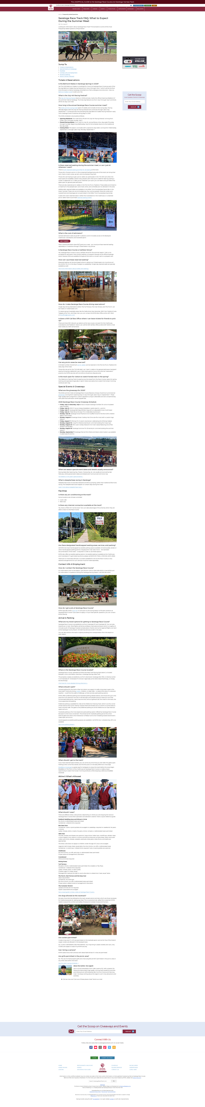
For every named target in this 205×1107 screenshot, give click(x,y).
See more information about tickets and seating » (73, 268)
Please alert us (93, 1095)
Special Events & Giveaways (68, 69)
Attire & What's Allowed (67, 76)
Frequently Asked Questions (70, 14)
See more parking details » (66, 724)
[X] (109, 1047)
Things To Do (111, 8)
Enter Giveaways (138, 5)
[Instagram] (100, 1047)
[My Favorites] (131, 5)
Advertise (147, 5)
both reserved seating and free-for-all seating (77, 170)
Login (154, 5)
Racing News (133, 1065)
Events (103, 8)
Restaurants (122, 8)
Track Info (86, 8)
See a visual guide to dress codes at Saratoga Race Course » (76, 892)
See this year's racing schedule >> (68, 963)
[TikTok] (104, 1047)
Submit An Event (107, 1057)
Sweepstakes (133, 1067)
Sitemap (102, 1084)
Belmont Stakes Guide (65, 92)
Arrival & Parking (65, 74)
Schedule (115, 1065)
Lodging (95, 8)
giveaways (61, 395)
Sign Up (133, 107)
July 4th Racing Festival (68, 98)
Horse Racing (62, 1067)
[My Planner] (114, 1047)
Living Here (133, 1069)
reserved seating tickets (84, 197)
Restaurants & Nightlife (85, 1065)
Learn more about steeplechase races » (70, 487)
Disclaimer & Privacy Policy (95, 1091)
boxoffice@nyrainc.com (67, 315)
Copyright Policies (111, 1091)
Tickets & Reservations (66, 67)
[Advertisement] (102, 1002)
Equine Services (117, 1067)
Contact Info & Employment (68, 72)
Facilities (62, 71)
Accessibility (96, 1099)
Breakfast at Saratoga (64, 767)
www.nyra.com (137, 1077)
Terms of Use (104, 1091)
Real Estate (140, 8)
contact (112, 1099)
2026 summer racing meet (69, 108)
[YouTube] (95, 1047)
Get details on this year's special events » (70, 476)
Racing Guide (76, 8)
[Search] (114, 1081)
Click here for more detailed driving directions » (73, 683)
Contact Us (115, 1069)
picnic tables (81, 365)
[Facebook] (90, 1047)
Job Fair (75, 610)
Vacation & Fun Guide (84, 1069)
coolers (78, 691)
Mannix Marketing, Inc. (125, 1086)
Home (60, 14)
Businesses (131, 8)
